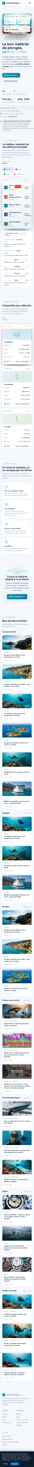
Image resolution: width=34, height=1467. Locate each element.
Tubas (4, 1420)
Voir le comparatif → (11, 75)
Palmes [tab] (20, 169)
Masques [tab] (9, 169)
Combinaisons (6, 1422)
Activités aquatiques (22, 1422)
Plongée (18, 1414)
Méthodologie (6, 1436)
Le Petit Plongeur (13, 3)
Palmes (4, 1417)
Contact (4, 1445)
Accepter (14, 1464)
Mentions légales (7, 1439)
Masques (5, 1414)
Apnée (18, 1417)
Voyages (18, 1425)
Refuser (5, 1464)
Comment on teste (10, 81)
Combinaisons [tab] (21, 174)
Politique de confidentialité (10, 1442)
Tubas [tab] (8, 174)
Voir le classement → (17, 596)
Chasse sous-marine (22, 1420)
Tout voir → (27, 813)
